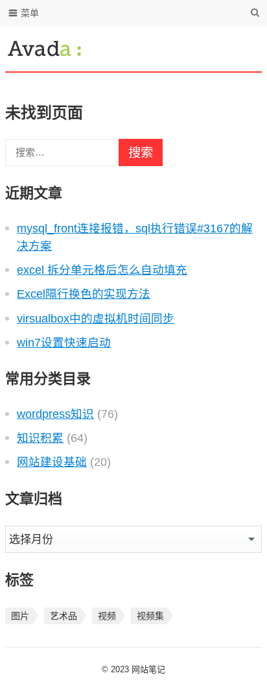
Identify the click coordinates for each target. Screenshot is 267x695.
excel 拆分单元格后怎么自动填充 (102, 269)
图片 (20, 616)
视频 (107, 616)
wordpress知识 (55, 414)
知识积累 (40, 438)
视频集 (150, 616)
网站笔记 (148, 669)
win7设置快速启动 (64, 342)
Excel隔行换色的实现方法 (83, 293)
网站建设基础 (52, 462)
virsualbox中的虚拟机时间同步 (95, 318)
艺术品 (63, 616)
